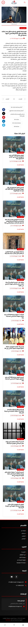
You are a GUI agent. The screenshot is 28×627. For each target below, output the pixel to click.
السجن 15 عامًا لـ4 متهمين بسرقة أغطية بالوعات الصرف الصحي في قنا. (14, 347)
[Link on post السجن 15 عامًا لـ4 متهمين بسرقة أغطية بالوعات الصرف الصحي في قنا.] (14, 336)
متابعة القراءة (20, 165)
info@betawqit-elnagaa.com (16, 582)
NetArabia (8, 620)
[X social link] (3, 113)
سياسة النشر (22, 557)
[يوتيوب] (11, 577)
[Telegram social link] (3, 125)
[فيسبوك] (16, 577)
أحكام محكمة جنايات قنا (16, 107)
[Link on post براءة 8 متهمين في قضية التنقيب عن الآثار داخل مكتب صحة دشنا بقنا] (14, 241)
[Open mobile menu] (3, 2)
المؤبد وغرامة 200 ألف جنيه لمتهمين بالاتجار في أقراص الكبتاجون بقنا (16, 157)
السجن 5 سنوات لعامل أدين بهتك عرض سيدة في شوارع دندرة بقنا (15, 442)
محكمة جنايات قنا (16, 123)
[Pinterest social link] (3, 117)
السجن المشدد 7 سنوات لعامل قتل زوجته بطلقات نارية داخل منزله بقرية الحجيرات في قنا (14, 474)
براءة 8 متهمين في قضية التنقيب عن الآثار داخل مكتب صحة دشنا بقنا (14, 253)
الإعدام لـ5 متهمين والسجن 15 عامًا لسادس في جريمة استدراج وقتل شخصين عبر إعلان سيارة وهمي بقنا (14, 221)
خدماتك (24, 533)
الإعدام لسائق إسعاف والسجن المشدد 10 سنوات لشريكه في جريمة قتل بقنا (14, 411)
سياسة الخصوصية (21, 562)
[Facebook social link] (3, 109)
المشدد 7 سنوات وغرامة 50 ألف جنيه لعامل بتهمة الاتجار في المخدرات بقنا (14, 316)
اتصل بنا (24, 552)
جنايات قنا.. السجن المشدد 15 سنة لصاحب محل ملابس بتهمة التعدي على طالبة (14, 284)
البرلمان (24, 538)
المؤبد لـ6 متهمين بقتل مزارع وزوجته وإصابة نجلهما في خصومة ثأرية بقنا (14, 506)
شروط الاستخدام (21, 560)
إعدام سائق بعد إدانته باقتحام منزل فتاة (17, 115)
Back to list (14, 99)
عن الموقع (23, 554)
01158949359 (20, 585)
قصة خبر (23, 530)
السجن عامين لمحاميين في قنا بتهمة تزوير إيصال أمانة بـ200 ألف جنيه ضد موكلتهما (14, 189)
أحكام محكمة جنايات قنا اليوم (16, 111)
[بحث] (24, 2)
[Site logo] (14, 2)
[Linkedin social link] (3, 121)
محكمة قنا (16, 126)
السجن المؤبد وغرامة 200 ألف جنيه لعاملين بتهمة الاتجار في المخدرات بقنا (14, 379)
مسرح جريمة (23, 28)
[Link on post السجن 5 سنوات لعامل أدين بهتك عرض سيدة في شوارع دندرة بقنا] (14, 431)
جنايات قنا (16, 119)
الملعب (24, 536)
